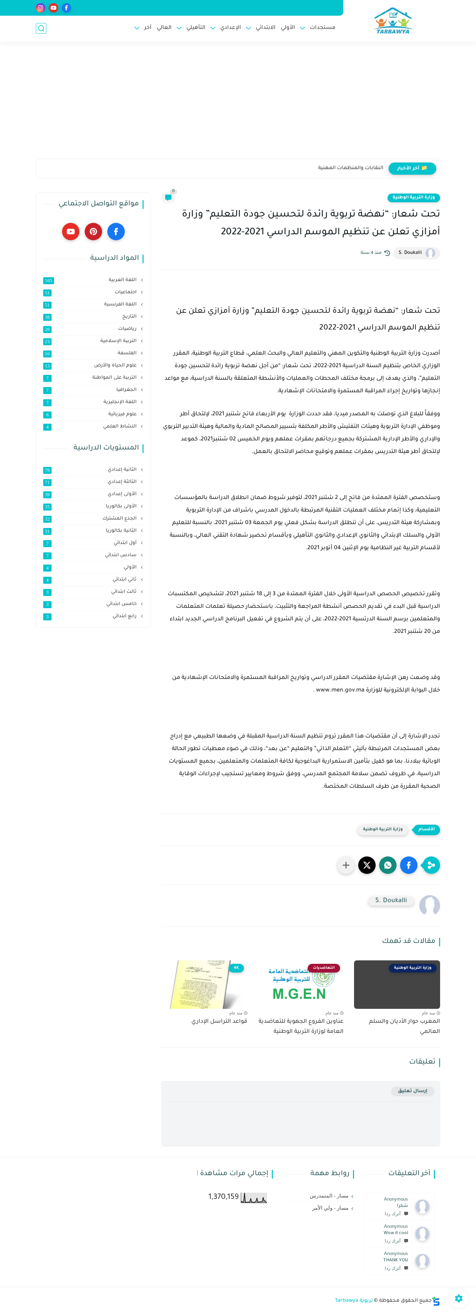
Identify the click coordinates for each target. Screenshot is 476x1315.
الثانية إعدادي (91, 470)
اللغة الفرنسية (91, 305)
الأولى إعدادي (91, 494)
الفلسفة (91, 353)
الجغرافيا (92, 390)
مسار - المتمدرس (329, 1196)
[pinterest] (93, 231)
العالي (164, 28)
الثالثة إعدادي (91, 482)
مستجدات (323, 28)
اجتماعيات (91, 292)
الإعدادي (230, 28)
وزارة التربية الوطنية (414, 197)
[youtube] (53, 8)
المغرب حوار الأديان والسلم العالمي (404, 1027)
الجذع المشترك (91, 519)
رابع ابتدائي (92, 616)
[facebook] (66, 8)
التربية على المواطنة (92, 378)
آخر (148, 28)
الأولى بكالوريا (91, 506)
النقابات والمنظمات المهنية (350, 168)
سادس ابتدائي (92, 555)
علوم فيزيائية (92, 414)
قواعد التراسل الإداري (219, 1022)
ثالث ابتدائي (92, 592)
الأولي (288, 28)
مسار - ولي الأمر (330, 1208)
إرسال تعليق (413, 1091)
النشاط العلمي (92, 427)
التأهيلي (196, 28)
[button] (408, 865)
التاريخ (91, 317)
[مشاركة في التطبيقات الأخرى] (346, 865)
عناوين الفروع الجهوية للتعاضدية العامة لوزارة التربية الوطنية (301, 1027)
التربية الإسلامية (91, 341)
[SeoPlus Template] (436, 1301)
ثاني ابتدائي (92, 580)
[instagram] (40, 8)
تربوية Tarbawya (354, 1301)
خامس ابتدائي (92, 604)
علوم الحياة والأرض (91, 366)
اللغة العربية (91, 280)
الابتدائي (266, 28)
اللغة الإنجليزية (92, 402)
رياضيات (91, 329)
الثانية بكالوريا (91, 531)
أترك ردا (393, 1213)
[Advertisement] (238, 104)
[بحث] (41, 28)
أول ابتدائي (92, 543)
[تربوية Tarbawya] (393, 20)
